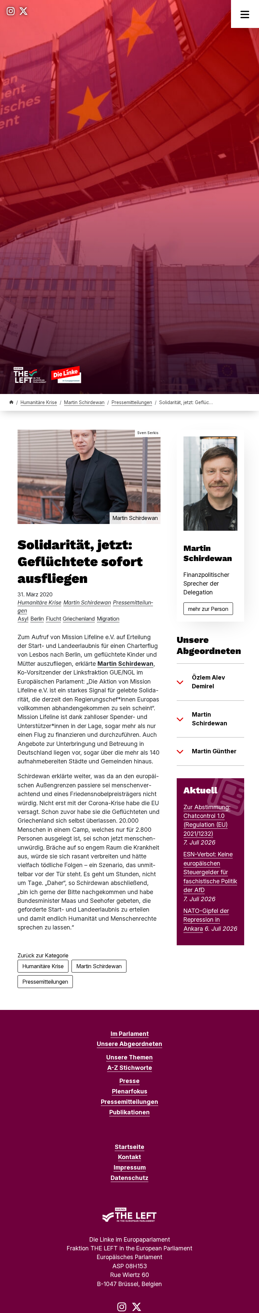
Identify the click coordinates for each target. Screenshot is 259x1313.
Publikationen (129, 1112)
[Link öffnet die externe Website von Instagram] (11, 11)
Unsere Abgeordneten (129, 1043)
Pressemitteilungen (132, 402)
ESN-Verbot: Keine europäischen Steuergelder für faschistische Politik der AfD (210, 872)
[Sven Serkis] (89, 476)
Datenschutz (129, 1177)
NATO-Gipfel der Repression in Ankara (206, 919)
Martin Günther (214, 751)
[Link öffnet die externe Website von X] (23, 11)
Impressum (130, 1167)
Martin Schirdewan (84, 402)
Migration (108, 618)
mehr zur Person (210, 610)
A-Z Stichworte (129, 1067)
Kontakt (129, 1156)
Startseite (129, 1146)
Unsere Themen (129, 1057)
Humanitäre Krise (39, 402)
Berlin (37, 618)
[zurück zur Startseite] (47, 374)
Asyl (23, 618)
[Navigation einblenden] (245, 14)
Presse (129, 1080)
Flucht (53, 618)
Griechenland (79, 618)
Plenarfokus (129, 1091)
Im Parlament (130, 1033)
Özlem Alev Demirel (208, 682)
